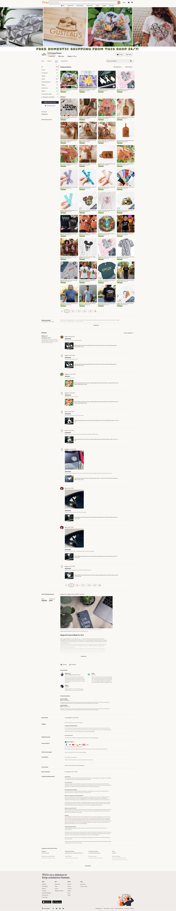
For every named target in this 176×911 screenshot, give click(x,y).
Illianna (66, 392)
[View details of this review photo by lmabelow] (74, 460)
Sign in (124, 2)
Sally (66, 411)
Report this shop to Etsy (47, 119)
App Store (46, 902)
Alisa (66, 488)
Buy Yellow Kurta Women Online (119, 857)
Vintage (97, 5)
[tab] (50, 66)
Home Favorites (79, 5)
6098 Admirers (45, 114)
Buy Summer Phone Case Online (96, 857)
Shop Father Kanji (45, 852)
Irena (66, 430)
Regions (132, 908)
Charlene (67, 374)
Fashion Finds (89, 5)
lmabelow (67, 449)
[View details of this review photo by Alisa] (74, 499)
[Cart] (132, 2)
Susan (66, 336)
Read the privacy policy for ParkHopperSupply (74, 765)
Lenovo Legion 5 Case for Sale (71, 857)
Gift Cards (111, 5)
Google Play (57, 902)
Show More (88, 866)
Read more (96, 325)
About (56, 61)
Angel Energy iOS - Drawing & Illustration (74, 852)
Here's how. (95, 737)
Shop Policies (64, 61)
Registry (104, 5)
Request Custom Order (51, 102)
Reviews (49, 61)
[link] (62, 311)
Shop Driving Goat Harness (94, 852)
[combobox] (82, 2)
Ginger (66, 355)
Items (43, 61)
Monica (66, 566)
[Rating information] (48, 56)
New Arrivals (70, 5)
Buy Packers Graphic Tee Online (48, 857)
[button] (120, 54)
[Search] (118, 2)
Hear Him (114, 852)
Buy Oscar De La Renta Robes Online (120, 859)
